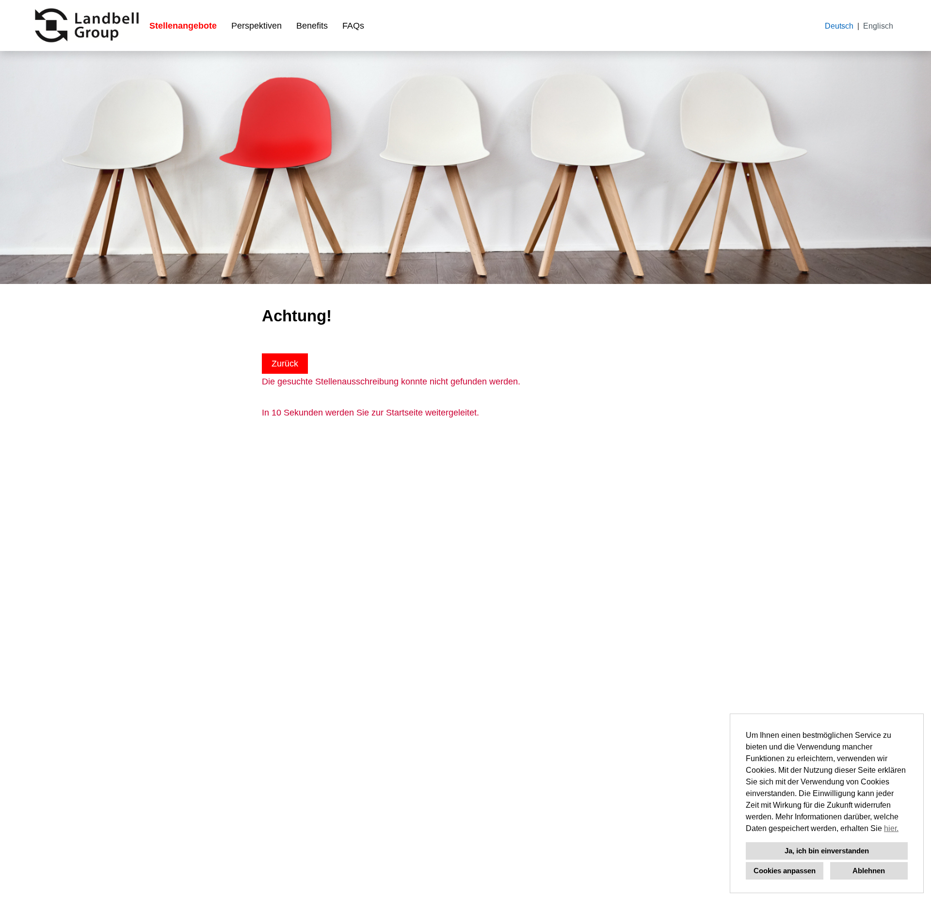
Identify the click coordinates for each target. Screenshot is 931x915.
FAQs (353, 26)
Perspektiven (256, 26)
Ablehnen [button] (868, 870)
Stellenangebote (183, 26)
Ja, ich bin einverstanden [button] (827, 851)
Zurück (285, 363)
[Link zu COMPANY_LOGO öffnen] (87, 25)
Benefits (312, 26)
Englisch (878, 26)
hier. (891, 828)
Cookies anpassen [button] (785, 870)
